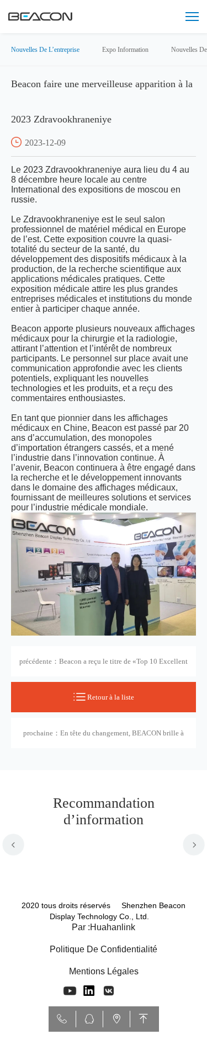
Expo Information (125, 50)
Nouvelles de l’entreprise (45, 50)
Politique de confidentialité (103, 949)
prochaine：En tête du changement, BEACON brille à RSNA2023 (103, 738)
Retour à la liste (110, 697)
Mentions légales (104, 971)
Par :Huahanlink (103, 927)
